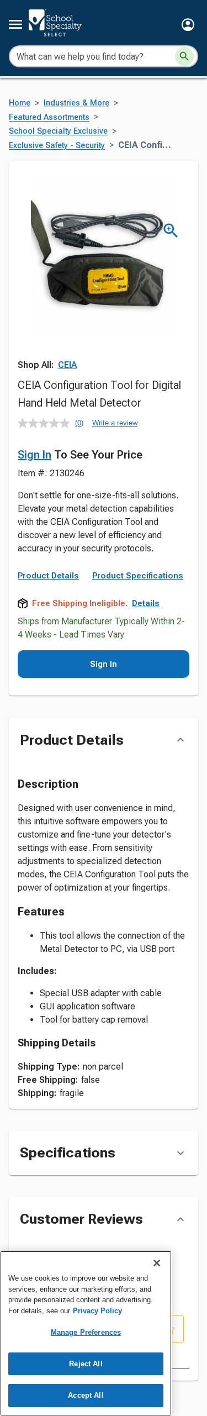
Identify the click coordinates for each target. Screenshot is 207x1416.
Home (19, 103)
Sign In (34, 454)
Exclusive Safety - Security (57, 145)
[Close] (157, 1263)
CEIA (67, 365)
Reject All (85, 1364)
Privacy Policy (97, 1311)
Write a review (114, 423)
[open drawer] (15, 24)
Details (146, 603)
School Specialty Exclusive (58, 131)
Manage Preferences (86, 1332)
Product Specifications (137, 576)
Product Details (48, 576)
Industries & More (76, 103)
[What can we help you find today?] (184, 56)
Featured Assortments (49, 117)
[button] (188, 24)
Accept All (85, 1395)
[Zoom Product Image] (170, 230)
